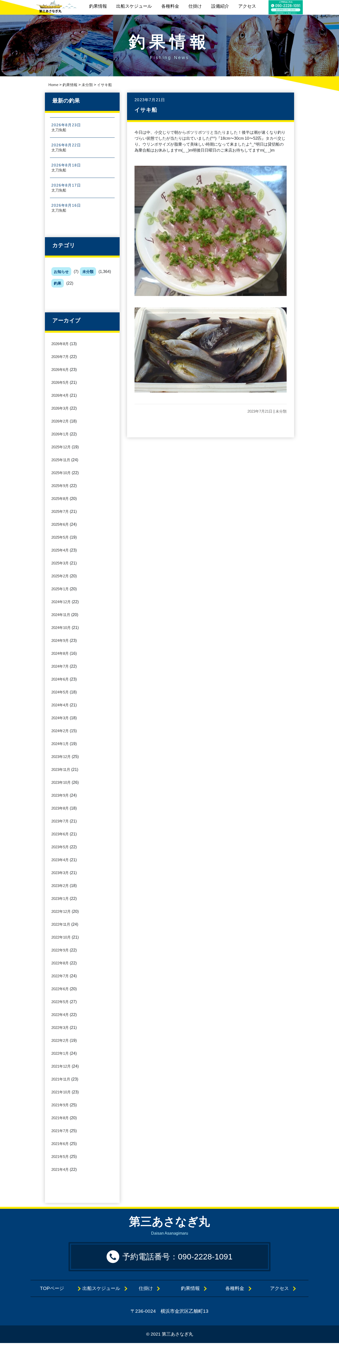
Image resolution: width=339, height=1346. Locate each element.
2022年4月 (60, 1015)
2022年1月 (60, 1053)
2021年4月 (60, 1169)
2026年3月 (60, 408)
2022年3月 (60, 1027)
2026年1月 (60, 434)
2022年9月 (60, 950)
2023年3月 (60, 873)
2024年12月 (61, 602)
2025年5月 (60, 537)
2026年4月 (60, 395)
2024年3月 (60, 718)
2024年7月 (60, 666)
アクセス (247, 6)
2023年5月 (60, 847)
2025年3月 (60, 563)
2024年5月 (60, 692)
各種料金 (170, 6)
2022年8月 (60, 963)
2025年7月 (60, 511)
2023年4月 (60, 860)
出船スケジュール (134, 6)
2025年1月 (60, 589)
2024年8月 (60, 653)
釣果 (57, 283)
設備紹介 (220, 6)
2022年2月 (60, 1040)
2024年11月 (60, 615)
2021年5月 (60, 1156)
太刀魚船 (58, 130)
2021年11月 (60, 1079)
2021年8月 (60, 1118)
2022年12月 (61, 911)
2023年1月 (60, 898)
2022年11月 (60, 924)
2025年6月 (60, 524)
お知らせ (61, 271)
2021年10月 (61, 1092)
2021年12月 (61, 1066)
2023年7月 (60, 821)
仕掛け (195, 6)
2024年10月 (61, 627)
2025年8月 (60, 498)
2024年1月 (60, 744)
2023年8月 (60, 808)
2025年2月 (60, 576)
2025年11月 (60, 460)
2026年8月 (60, 344)
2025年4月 (60, 550)
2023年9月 (60, 795)
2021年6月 (60, 1144)
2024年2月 (60, 731)
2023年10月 (61, 782)
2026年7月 (60, 357)
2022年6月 (60, 989)
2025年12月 (61, 447)
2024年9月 (60, 640)
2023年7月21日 (259, 411)
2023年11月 (60, 769)
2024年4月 (60, 705)
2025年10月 (61, 473)
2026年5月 (60, 382)
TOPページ (56, 1288)
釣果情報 (98, 6)
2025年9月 (60, 486)
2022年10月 (61, 937)
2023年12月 (61, 757)
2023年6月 (60, 834)
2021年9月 (60, 1105)
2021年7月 (60, 1131)
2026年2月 (60, 421)
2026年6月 (60, 369)
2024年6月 (60, 679)
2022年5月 (60, 1002)
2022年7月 (60, 976)
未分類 (88, 271)
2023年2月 (60, 886)
